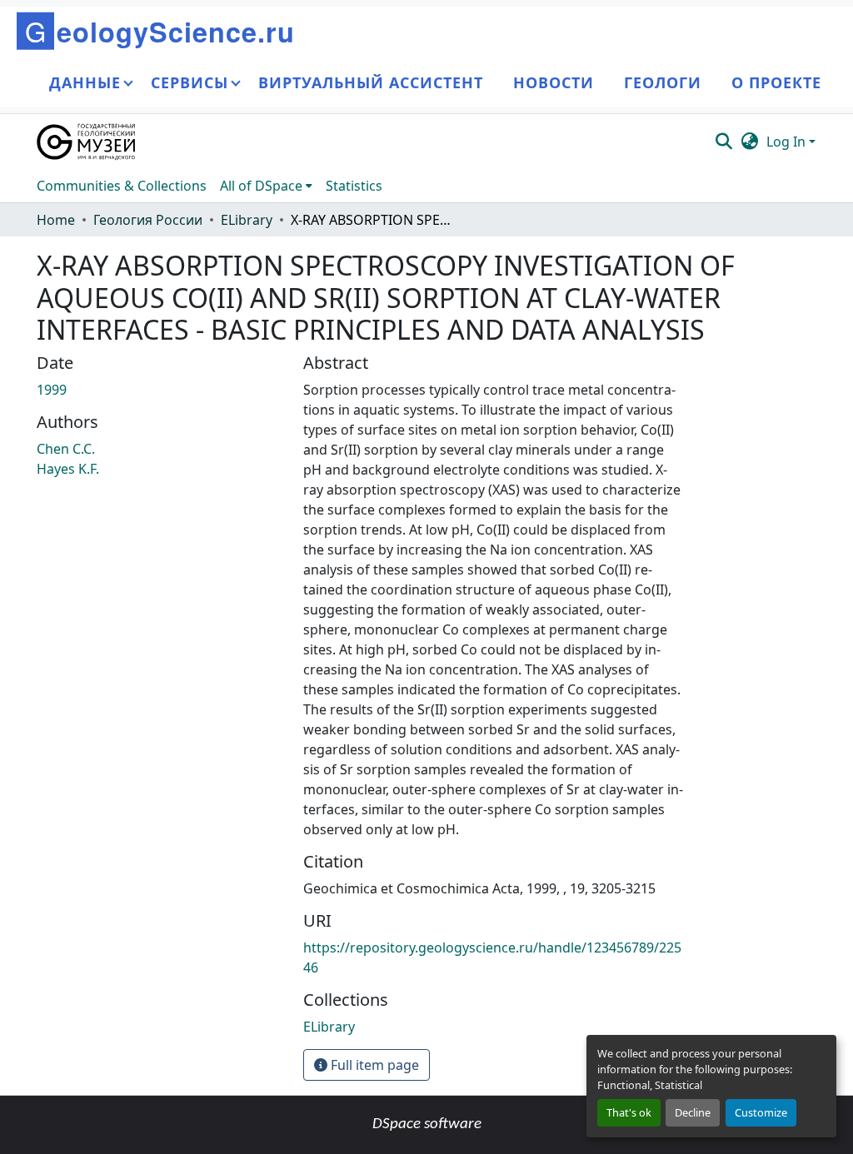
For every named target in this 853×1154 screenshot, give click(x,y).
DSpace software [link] (426, 1124)
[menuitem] (266, 185)
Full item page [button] (373, 1065)
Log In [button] (787, 141)
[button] (87, 141)
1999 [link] (52, 390)
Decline (693, 1112)
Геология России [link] (147, 220)
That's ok (628, 1112)
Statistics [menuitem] (354, 186)
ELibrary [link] (246, 220)
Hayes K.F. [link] (68, 469)
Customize (761, 1112)
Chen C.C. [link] (66, 449)
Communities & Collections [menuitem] (122, 186)
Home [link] (56, 220)
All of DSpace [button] (261, 186)
